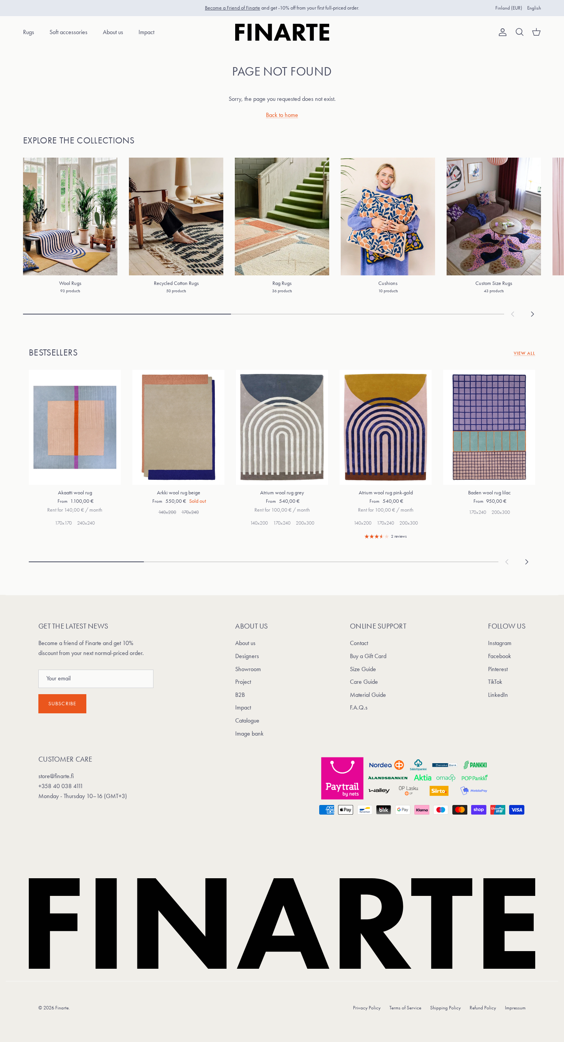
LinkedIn (498, 694)
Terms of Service (405, 1008)
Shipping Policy (445, 1008)
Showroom (248, 669)
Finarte (62, 1008)
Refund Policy (483, 1008)
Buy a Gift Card (368, 656)
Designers (247, 656)
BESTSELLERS (53, 352)
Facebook (499, 656)
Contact (359, 643)
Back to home (282, 115)
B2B (240, 694)
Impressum (515, 1008)
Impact (146, 32)
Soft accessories (68, 32)
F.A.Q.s (359, 707)
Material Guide (368, 694)
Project (243, 681)
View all (524, 353)
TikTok (495, 681)
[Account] (501, 32)
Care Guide (364, 681)
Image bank (249, 733)
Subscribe (62, 703)
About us (113, 32)
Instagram (499, 643)
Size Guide (363, 669)
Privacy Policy (367, 1008)
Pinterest (498, 669)
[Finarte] (282, 32)
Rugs (28, 32)
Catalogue (247, 720)
